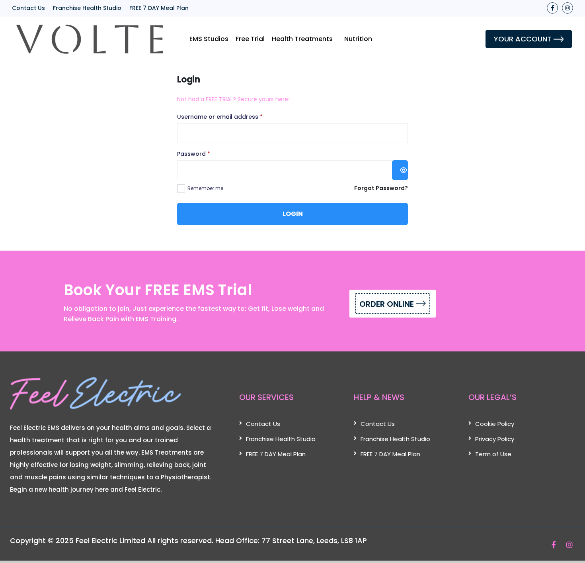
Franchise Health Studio (87, 8)
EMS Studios (208, 38)
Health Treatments (302, 38)
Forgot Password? (381, 188)
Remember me (205, 188)
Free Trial (250, 38)
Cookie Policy (494, 424)
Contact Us (28, 8)
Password (206, 153)
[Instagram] (567, 8)
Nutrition (358, 38)
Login (293, 213)
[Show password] (400, 170)
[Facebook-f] (552, 8)
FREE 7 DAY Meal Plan (159, 8)
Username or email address (232, 116)
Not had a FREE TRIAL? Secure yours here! (233, 99)
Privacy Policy (494, 439)
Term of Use (493, 454)
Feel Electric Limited (110, 540)
